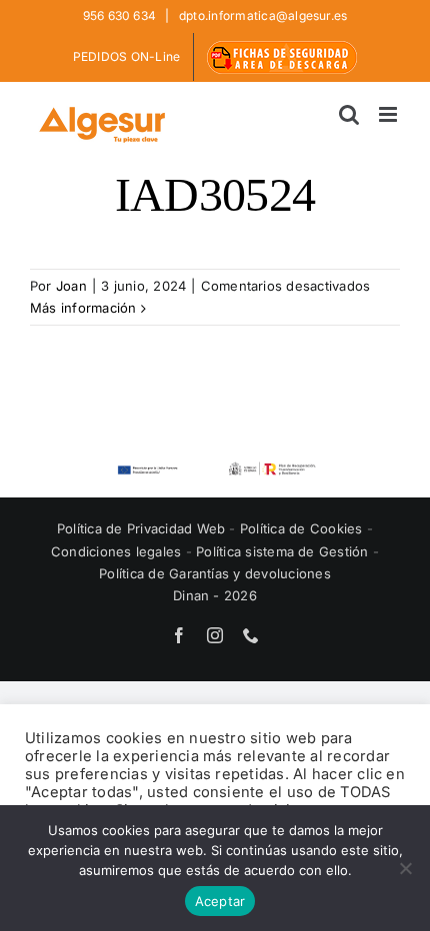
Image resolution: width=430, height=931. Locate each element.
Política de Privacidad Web (143, 528)
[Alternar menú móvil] (389, 114)
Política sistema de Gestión (282, 551)
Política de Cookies (303, 528)
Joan (71, 286)
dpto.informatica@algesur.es (262, 15)
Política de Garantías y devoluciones (215, 573)
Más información (83, 308)
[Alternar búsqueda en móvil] (349, 114)
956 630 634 (121, 15)
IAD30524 (215, 194)
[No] (405, 868)
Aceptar (220, 901)
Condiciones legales (118, 551)
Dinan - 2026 (215, 595)
